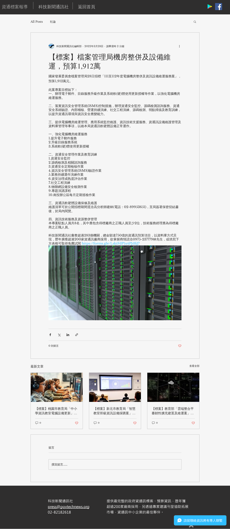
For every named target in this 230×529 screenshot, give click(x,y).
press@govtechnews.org (68, 506)
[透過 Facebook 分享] (50, 334)
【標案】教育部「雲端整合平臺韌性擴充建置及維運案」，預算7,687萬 (173, 410)
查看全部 (194, 366)
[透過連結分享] (76, 334)
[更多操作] (179, 46)
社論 (53, 21)
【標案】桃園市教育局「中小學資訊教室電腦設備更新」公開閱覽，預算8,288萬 (56, 410)
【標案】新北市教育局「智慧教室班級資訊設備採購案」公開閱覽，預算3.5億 (114, 410)
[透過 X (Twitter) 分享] (59, 334)
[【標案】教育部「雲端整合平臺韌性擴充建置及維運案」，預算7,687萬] (173, 387)
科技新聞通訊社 (53, 7)
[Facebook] (218, 6)
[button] (195, 21)
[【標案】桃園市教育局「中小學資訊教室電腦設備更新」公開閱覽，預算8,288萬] (57, 387)
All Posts (37, 21)
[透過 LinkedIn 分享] (68, 334)
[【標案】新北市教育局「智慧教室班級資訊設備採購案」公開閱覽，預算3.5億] (115, 387)
